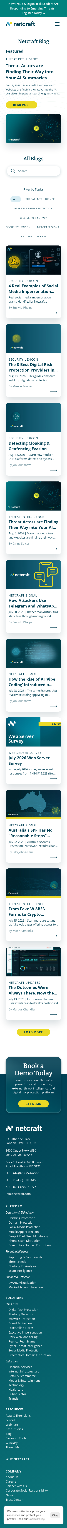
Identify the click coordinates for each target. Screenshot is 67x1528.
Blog (9, 1434)
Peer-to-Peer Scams (22, 1341)
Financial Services (20, 1367)
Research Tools (16, 1438)
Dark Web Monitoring (23, 1337)
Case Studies (14, 1429)
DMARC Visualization (22, 1283)
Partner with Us (16, 1486)
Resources (15, 1409)
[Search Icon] (33, 171)
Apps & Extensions (18, 1416)
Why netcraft (17, 1459)
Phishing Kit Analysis (22, 1266)
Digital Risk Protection (23, 1310)
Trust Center (14, 1500)
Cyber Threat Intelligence (25, 1346)
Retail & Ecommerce (22, 1376)
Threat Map (13, 1447)
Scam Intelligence (20, 1271)
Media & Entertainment (24, 1381)
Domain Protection (21, 1223)
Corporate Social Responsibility (27, 1490)
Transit (13, 1399)
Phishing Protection (22, 1218)
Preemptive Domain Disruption (30, 1245)
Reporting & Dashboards (25, 1257)
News (9, 1495)
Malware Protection (22, 1319)
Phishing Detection (21, 1314)
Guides (10, 1420)
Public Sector (17, 1394)
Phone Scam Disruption (25, 1241)
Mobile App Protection (24, 1232)
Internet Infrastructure (24, 1371)
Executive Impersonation (25, 1332)
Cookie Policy (36, 1518)
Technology (16, 1385)
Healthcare (16, 1390)
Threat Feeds (17, 1262)
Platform (14, 1206)
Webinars (12, 1425)
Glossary (12, 1443)
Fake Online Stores (21, 1328)
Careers (11, 1481)
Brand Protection (20, 1323)
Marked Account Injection (26, 1287)
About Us (12, 1477)
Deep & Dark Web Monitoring (28, 1236)
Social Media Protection (24, 1227)
